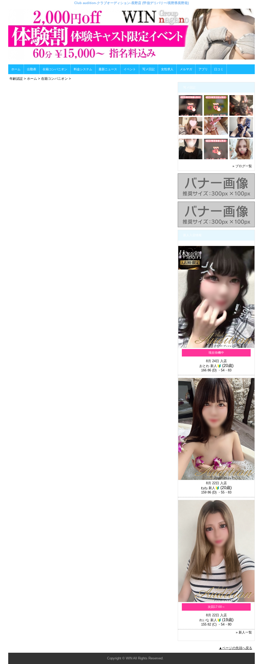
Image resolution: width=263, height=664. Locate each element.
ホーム (16, 69)
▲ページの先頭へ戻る (235, 648)
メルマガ (186, 69)
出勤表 (31, 69)
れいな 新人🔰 (210, 620)
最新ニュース (108, 69)
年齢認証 (16, 79)
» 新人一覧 (244, 632)
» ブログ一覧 (242, 166)
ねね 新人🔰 (210, 488)
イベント (130, 69)
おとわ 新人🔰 (210, 366)
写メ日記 (148, 69)
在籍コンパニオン (55, 69)
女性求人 (167, 69)
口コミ (218, 69)
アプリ (203, 69)
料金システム (83, 69)
